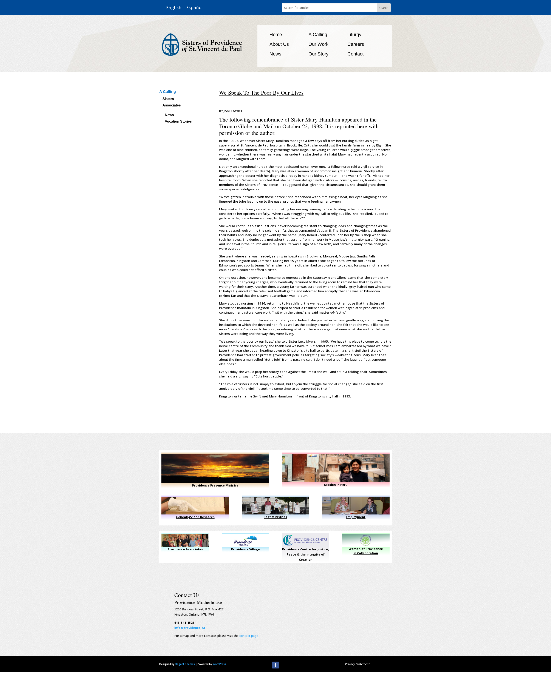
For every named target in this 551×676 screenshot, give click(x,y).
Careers (355, 44)
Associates (172, 105)
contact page (248, 636)
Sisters (168, 99)
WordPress (219, 664)
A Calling (317, 34)
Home (275, 34)
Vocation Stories (178, 121)
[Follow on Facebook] (275, 665)
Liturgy (354, 34)
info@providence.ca (189, 628)
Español (194, 7)
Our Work (318, 44)
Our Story (318, 54)
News (275, 54)
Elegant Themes (185, 664)
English (173, 7)
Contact (355, 54)
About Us (279, 44)
